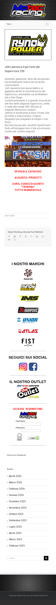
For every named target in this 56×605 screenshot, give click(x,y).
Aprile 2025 (15, 533)
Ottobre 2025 (16, 514)
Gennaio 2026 (16, 495)
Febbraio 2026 (17, 488)
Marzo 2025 (15, 539)
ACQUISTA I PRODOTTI (28, 177)
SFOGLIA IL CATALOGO (28, 171)
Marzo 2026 (15, 482)
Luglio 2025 (15, 526)
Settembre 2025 (18, 520)
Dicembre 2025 (17, 501)
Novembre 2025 (17, 507)
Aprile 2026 (15, 476)
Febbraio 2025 (17, 545)
